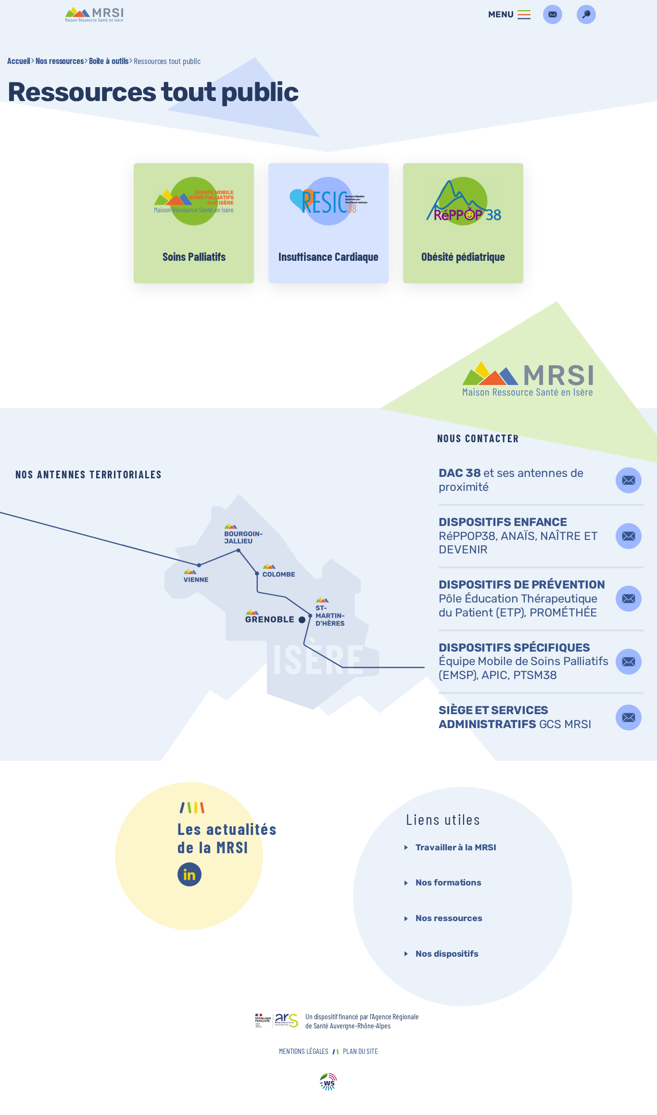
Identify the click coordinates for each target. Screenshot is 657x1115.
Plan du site (360, 1050)
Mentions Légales (303, 1050)
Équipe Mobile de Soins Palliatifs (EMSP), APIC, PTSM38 (523, 661)
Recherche (586, 14)
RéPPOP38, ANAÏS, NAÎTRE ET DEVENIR (518, 536)
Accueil (18, 60)
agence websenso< (328, 1082)
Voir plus (194, 223)
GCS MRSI (515, 717)
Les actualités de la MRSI (227, 838)
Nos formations (448, 882)
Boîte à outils (109, 60)
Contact (553, 14)
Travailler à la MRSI (456, 847)
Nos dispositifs (447, 953)
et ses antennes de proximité (511, 480)
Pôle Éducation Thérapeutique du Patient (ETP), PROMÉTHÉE (522, 598)
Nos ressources (60, 60)
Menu (501, 14)
